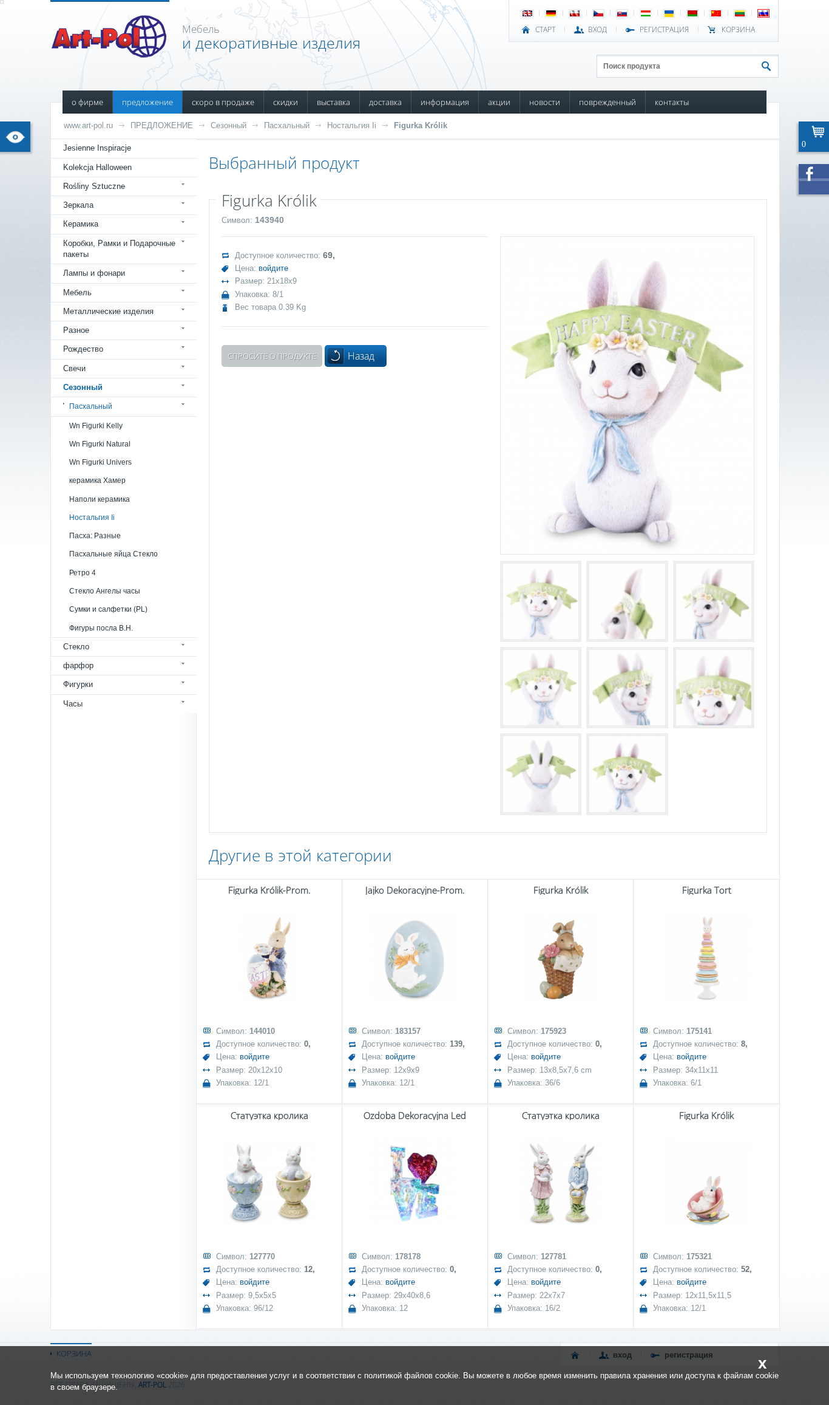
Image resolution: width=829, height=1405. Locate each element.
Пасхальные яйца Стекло (113, 554)
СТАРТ (545, 30)
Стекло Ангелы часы (104, 591)
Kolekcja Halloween (97, 167)
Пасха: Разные (95, 536)
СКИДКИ (285, 102)
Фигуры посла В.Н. (101, 628)
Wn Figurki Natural (99, 444)
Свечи (74, 368)
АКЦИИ (499, 102)
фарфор (78, 665)
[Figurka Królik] (627, 395)
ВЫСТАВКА (333, 102)
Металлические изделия (108, 311)
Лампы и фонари (94, 273)
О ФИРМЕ (87, 102)
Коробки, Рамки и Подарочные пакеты (119, 249)
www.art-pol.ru (88, 125)
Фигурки (78, 684)
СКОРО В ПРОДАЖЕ (223, 102)
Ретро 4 (82, 573)
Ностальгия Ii (351, 125)
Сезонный (228, 125)
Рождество (83, 349)
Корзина (738, 30)
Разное (76, 330)
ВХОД (597, 30)
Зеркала (78, 205)
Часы (73, 703)
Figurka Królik (420, 125)
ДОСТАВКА (385, 102)
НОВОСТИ (544, 102)
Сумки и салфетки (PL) (108, 609)
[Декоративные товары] (110, 54)
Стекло (76, 646)
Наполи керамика (99, 499)
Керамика (80, 223)
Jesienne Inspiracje (97, 147)
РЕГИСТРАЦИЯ (664, 30)
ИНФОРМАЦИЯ (445, 102)
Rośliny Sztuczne (94, 186)
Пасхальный (287, 125)
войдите (273, 268)
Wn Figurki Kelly (96, 426)
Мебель (77, 292)
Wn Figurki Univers (100, 462)
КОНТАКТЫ (672, 102)
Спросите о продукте (272, 355)
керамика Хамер (97, 480)
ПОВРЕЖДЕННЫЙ (607, 102)
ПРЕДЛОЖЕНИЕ (147, 102)
